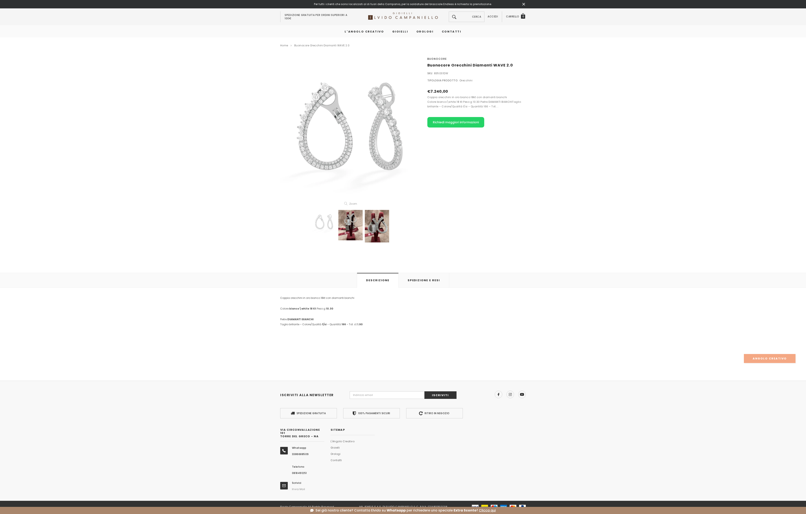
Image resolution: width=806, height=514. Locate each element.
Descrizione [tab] (377, 280)
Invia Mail (298, 489)
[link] (324, 222)
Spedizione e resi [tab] (424, 280)
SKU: (430, 73)
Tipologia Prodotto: (442, 80)
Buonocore (437, 59)
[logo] (403, 16)
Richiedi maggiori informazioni (456, 122)
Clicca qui (487, 510)
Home (284, 45)
